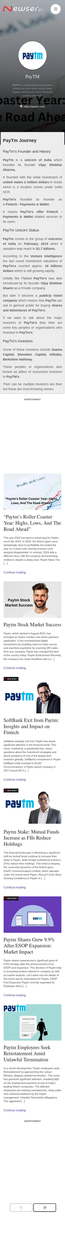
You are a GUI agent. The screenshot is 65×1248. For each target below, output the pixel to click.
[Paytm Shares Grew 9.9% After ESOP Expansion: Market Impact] (32, 914)
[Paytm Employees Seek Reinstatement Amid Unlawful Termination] (32, 1022)
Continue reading (15, 572)
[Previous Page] (44, 1207)
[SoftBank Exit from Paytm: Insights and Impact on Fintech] (32, 695)
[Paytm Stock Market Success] (32, 599)
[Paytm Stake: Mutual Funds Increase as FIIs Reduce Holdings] (32, 807)
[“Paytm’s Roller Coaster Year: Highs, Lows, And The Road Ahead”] (32, 492)
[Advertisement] (32, 433)
